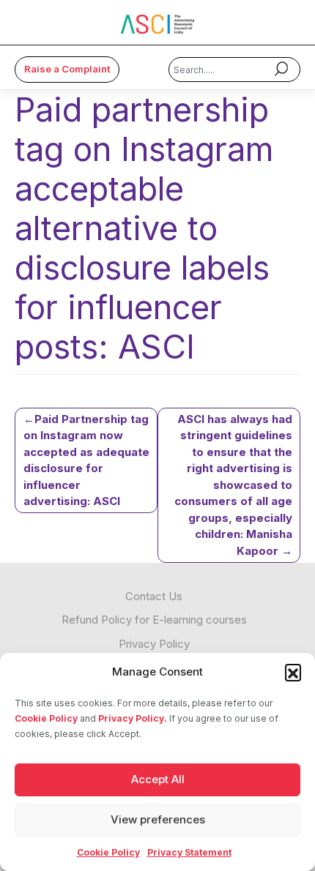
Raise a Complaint (67, 69)
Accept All (158, 779)
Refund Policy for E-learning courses (154, 620)
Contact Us (153, 596)
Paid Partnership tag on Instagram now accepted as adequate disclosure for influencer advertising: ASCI (86, 460)
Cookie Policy (46, 718)
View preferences (158, 819)
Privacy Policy (154, 644)
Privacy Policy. (132, 718)
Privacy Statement (189, 852)
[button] (293, 672)
